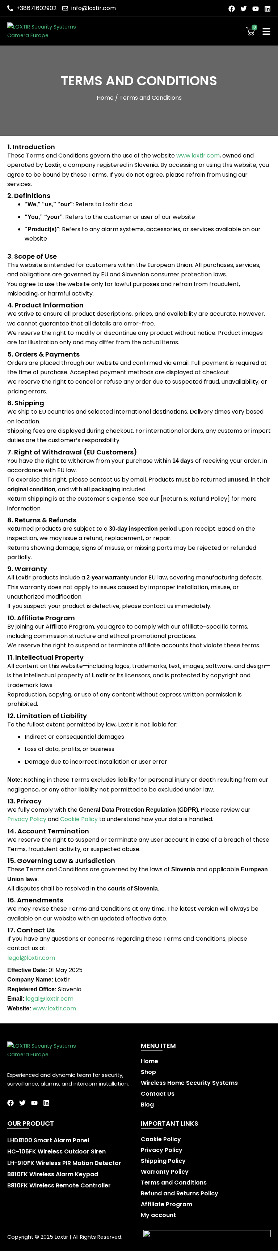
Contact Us (157, 1093)
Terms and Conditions (174, 1182)
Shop (148, 1072)
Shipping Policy (163, 1161)
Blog (147, 1104)
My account (158, 1215)
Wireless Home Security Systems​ (189, 1083)
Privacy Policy (26, 819)
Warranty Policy (165, 1171)
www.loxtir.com (198, 155)
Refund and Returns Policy (179, 1193)
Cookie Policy (79, 819)
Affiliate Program (166, 1204)
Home (105, 98)
